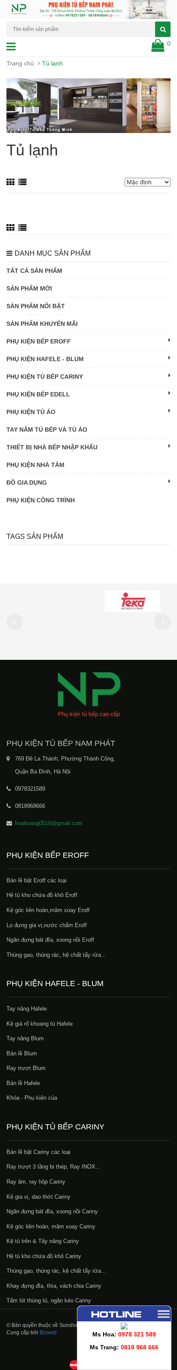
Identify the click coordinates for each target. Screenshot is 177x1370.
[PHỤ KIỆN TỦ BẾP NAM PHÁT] (88, 694)
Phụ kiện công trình (40, 500)
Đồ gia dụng (26, 482)
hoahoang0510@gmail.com (48, 823)
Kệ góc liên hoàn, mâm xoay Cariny (50, 1226)
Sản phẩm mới (29, 288)
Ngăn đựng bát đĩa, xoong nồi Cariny (52, 1211)
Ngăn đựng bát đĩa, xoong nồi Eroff (50, 940)
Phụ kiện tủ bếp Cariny (44, 376)
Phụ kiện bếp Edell (38, 394)
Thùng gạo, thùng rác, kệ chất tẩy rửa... (56, 1271)
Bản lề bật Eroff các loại (36, 880)
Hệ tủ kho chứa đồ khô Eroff (41, 895)
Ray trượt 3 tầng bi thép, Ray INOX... (53, 1166)
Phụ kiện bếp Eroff (38, 341)
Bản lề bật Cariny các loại (38, 1152)
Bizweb (48, 1333)
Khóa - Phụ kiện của (31, 1098)
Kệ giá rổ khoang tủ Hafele (39, 1024)
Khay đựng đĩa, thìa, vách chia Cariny (53, 1286)
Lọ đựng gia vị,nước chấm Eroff (46, 925)
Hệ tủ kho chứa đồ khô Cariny (43, 1256)
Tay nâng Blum (25, 1038)
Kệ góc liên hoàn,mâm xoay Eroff (48, 910)
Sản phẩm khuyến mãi (42, 323)
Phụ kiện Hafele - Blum (45, 359)
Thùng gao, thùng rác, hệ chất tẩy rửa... (56, 955)
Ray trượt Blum (26, 1068)
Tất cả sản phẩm (34, 270)
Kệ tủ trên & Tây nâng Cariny (42, 1241)
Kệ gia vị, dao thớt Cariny (38, 1197)
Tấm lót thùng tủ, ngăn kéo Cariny (48, 1300)
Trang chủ (20, 63)
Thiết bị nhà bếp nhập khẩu (52, 447)
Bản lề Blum (21, 1053)
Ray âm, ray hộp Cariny (35, 1181)
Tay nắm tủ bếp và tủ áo (46, 429)
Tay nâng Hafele (26, 1008)
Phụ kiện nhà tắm (35, 464)
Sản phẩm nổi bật (35, 306)
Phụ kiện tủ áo (30, 411)
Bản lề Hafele (23, 1083)
